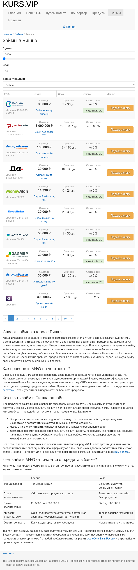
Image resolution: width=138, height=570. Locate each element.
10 (65, 318)
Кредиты (98, 12)
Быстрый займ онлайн (44, 155)
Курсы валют (56, 12)
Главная (14, 12)
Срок (6, 65)
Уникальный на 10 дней (44, 283)
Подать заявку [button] (120, 108)
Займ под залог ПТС (44, 133)
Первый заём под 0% (44, 241)
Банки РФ (33, 12)
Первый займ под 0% (44, 197)
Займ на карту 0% (44, 261)
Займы (116, 12)
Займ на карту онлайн (44, 111)
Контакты (8, 553)
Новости (14, 20)
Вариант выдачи (14, 79)
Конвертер (79, 12)
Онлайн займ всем (44, 176)
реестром (8, 390)
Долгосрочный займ (44, 304)
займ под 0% (121, 451)
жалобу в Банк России (101, 538)
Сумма (7, 48)
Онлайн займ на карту (44, 219)
